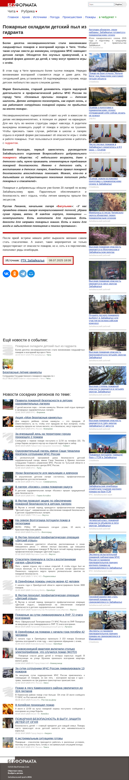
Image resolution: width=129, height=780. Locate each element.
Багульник (64, 206)
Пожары (90, 17)
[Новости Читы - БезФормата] (19, 4)
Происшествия (72, 17)
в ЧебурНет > (108, 17)
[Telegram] (23, 273)
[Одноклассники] (14, 273)
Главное (13, 17)
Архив (26, 17)
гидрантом (11, 143)
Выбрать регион (15, 773)
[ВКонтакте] (6, 273)
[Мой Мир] (31, 273)
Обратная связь (15, 771)
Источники (40, 17)
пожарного (10, 157)
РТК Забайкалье (33, 260)
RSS (30, 777)
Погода (54, 17)
